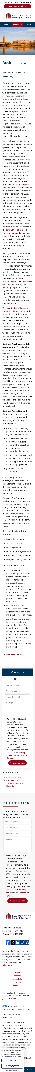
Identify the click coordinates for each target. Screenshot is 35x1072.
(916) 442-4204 (16, 934)
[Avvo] (27, 942)
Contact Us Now (17, 763)
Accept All (12, 1060)
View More (7, 965)
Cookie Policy (9, 1009)
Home (6, 25)
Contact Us (17, 25)
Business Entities (14, 654)
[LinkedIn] (17, 942)
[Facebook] (8, 942)
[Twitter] (12, 942)
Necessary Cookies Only (12, 1066)
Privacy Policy (17, 979)
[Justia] (22, 942)
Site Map (17, 982)
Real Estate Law (13, 777)
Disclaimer (17, 976)
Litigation (10, 786)
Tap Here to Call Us (17, 6)
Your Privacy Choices (16, 1006)
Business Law (12, 780)
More (29, 25)
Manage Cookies (24, 1009)
